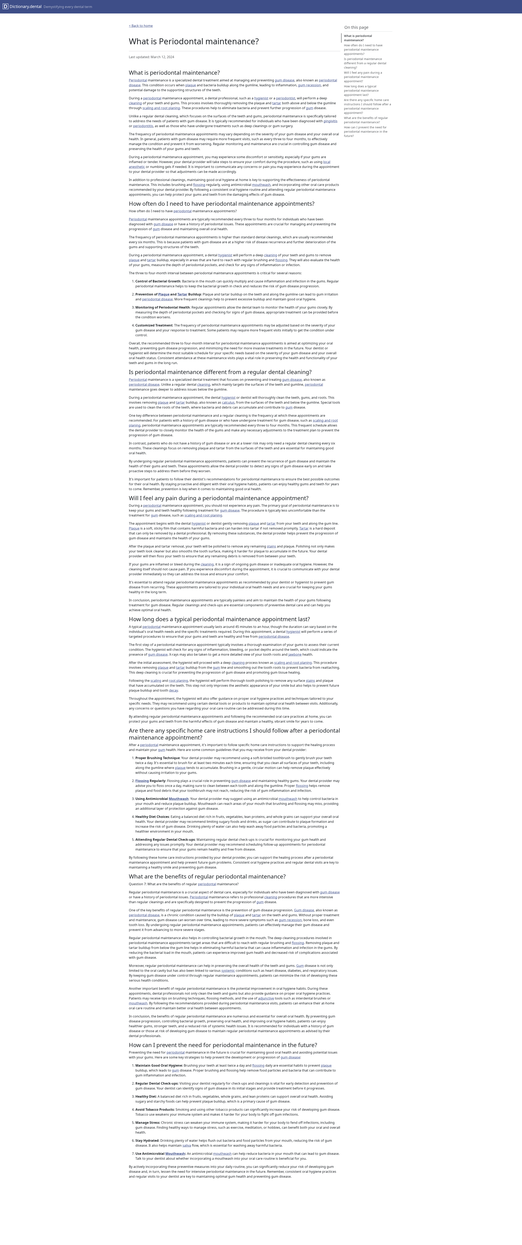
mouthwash (261, 184)
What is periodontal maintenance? (358, 38)
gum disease (284, 80)
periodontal (152, 98)
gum (309, 108)
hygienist (261, 98)
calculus (228, 402)
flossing (199, 184)
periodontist (285, 98)
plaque (190, 85)
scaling (155, 680)
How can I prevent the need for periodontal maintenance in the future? (365, 131)
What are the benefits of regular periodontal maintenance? (366, 120)
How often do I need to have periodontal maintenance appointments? (363, 49)
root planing (178, 680)
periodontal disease (157, 299)
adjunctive (266, 998)
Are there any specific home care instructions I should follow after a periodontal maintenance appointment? (367, 106)
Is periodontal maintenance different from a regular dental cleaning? (365, 63)
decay (173, 690)
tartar (276, 103)
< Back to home (141, 25)
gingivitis (330, 121)
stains (271, 546)
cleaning (135, 103)
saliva (186, 1145)
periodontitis (143, 126)
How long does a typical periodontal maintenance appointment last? (361, 90)
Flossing (142, 781)
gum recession (309, 85)
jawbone (295, 654)
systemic (228, 970)
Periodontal (138, 80)
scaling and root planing (161, 108)
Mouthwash (179, 798)
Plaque (163, 294)
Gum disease (304, 910)
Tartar (182, 294)
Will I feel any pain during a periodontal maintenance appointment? (363, 77)
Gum (300, 965)
